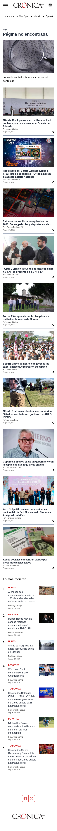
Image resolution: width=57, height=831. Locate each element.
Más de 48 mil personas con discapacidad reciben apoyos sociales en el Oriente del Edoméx (27, 123)
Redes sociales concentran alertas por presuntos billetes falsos (25, 561)
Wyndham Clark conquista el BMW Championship (18, 672)
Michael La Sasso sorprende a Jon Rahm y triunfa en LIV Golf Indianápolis (21, 727)
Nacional (9, 16)
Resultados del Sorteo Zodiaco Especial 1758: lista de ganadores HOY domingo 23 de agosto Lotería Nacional (27, 173)
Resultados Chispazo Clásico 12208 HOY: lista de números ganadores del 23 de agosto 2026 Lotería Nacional (21, 699)
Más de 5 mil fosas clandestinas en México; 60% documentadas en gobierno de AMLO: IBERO (27, 414)
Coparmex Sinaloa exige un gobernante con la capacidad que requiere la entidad (28, 463)
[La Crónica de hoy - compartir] (53, 132)
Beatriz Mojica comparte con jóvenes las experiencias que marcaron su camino (26, 365)
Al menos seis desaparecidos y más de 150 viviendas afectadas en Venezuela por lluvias (21, 596)
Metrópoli (24, 16)
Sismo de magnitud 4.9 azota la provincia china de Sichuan (21, 649)
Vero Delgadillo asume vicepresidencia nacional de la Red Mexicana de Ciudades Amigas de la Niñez (27, 512)
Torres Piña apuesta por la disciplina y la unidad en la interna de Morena (26, 318)
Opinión (50, 16)
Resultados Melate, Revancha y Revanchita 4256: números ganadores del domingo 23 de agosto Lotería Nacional (22, 756)
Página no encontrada (25, 34)
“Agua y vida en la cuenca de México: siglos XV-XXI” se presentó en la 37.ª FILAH (28, 270)
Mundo (37, 16)
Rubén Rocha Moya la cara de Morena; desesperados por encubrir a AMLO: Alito (20, 623)
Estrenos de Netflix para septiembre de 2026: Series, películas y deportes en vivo (26, 223)
